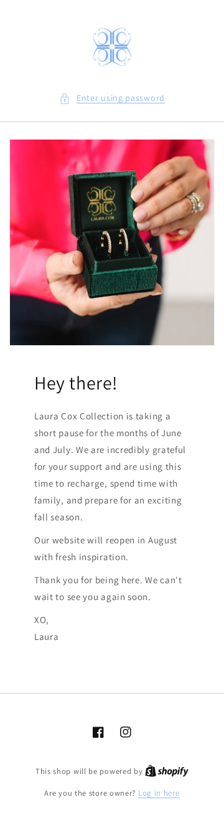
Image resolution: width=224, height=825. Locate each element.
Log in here (159, 793)
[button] (112, 98)
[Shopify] (167, 771)
